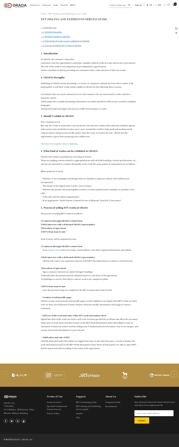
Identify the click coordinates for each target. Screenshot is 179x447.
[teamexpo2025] (54, 375)
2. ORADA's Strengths (52, 32)
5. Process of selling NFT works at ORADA (62, 45)
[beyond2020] (124, 375)
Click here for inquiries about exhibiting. (59, 143)
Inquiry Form (54, 250)
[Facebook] (6, 421)
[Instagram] (18, 421)
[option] (19, 375)
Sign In (138, 5)
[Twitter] (12, 421)
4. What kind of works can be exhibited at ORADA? (66, 41)
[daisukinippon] (159, 375)
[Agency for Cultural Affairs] (19, 375)
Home (43, 13)
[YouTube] (24, 421)
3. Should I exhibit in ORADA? (56, 36)
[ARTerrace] (89, 375)
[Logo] (15, 5)
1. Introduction (49, 27)
